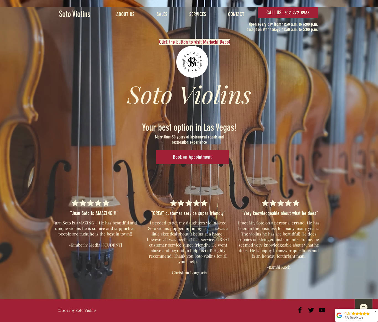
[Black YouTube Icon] (322, 310)
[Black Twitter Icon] (311, 310)
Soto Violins (74, 14)
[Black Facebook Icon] (300, 310)
